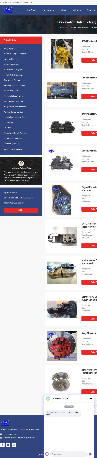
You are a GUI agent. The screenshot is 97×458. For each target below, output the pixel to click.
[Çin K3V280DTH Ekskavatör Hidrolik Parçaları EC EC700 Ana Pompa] (62, 90)
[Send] (91, 454)
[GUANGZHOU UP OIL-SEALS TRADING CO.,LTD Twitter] (8, 445)
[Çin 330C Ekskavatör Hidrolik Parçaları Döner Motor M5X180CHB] (62, 54)
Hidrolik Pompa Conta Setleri (15, 117)
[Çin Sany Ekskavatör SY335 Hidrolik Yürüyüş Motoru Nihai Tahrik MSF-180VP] (62, 346)
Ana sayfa (64, 28)
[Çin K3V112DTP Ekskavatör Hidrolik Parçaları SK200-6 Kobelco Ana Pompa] (62, 163)
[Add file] (47, 454)
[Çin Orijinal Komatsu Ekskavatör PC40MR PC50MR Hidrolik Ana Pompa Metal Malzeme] (61, 200)
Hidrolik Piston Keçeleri (13, 70)
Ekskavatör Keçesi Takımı (14, 85)
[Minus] (90, 398)
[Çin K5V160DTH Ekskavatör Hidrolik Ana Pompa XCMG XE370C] (62, 127)
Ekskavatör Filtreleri (12, 144)
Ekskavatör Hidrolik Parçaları (15, 133)
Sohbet (21, 210)
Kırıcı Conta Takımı (11, 91)
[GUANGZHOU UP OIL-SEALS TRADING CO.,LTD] (8, 10)
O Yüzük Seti (9, 123)
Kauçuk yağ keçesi (11, 48)
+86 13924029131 (27, 198)
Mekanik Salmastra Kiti (13, 96)
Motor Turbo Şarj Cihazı (13, 138)
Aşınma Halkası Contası (13, 112)
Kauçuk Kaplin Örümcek (13, 101)
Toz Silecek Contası (12, 80)
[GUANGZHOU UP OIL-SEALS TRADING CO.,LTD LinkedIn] (14, 445)
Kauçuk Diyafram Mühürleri (15, 107)
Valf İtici (7, 128)
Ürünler (73, 28)
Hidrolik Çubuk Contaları (13, 75)
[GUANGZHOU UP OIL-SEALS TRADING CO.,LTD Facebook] (2, 445)
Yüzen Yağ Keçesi (11, 64)
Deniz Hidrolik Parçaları (13, 149)
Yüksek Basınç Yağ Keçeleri (15, 54)
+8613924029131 (17, 203)
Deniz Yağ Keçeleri (11, 59)
